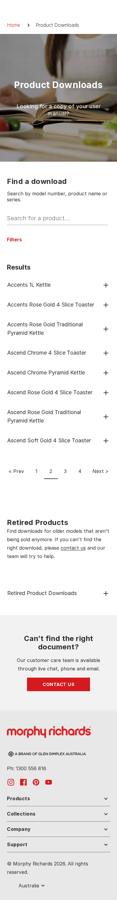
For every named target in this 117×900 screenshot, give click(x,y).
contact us (73, 548)
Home (13, 25)
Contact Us (58, 684)
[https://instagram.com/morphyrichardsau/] (11, 781)
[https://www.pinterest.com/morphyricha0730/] (36, 781)
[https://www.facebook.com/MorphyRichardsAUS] (23, 781)
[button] (14, 239)
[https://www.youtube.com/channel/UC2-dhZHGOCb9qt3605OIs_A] (48, 781)
